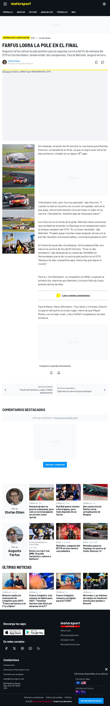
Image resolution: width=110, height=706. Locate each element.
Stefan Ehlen (14, 61)
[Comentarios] (103, 62)
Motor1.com (66, 630)
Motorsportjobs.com (70, 635)
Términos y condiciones (34, 697)
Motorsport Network (43, 701)
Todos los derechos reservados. (68, 701)
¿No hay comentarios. (55, 417)
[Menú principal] (5, 4)
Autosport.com (67, 640)
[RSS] (38, 648)
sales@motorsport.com (13, 679)
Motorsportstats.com (70, 644)
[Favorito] (96, 62)
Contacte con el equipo (13, 674)
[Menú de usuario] (104, 4)
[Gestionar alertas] (59, 373)
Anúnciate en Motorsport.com (16, 669)
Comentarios (9, 665)
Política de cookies (54, 697)
